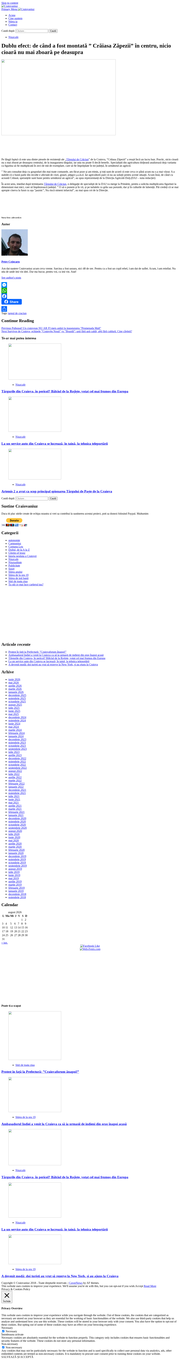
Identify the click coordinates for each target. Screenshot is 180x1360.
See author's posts (11, 277)
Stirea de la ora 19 (18, 575)
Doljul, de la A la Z (19, 549)
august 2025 (15, 704)
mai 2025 (13, 714)
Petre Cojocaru (10, 261)
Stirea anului (15, 571)
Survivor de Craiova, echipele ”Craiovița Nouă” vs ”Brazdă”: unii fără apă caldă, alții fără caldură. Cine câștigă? (66, 331)
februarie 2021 (16, 812)
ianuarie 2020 (16, 853)
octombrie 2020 (17, 824)
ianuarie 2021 (16, 815)
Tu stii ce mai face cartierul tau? (25, 584)
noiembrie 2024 (17, 720)
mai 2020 (13, 840)
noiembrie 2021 (17, 793)
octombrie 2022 (17, 764)
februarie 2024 (16, 733)
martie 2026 (15, 688)
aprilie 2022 (15, 777)
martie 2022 (15, 780)
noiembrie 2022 (17, 761)
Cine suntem (15, 18)
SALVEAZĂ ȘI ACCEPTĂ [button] (17, 1356)
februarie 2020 (16, 849)
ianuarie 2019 (16, 890)
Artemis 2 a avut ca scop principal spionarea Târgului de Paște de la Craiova (56, 491)
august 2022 (15, 770)
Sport (11, 568)
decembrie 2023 (17, 739)
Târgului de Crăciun (77, 159)
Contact (12, 24)
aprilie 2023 (15, 755)
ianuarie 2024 (16, 736)
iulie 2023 (14, 752)
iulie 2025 (14, 707)
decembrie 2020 (17, 818)
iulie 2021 (14, 796)
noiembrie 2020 (17, 821)
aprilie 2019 (15, 881)
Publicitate (14, 565)
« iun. (4, 942)
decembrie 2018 (17, 894)
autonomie (14, 540)
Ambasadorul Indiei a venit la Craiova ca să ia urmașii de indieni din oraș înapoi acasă (56, 655)
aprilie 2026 (15, 685)
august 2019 (15, 868)
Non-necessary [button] (9, 1343)
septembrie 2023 (17, 748)
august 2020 (15, 830)
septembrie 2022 (17, 767)
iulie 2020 (14, 834)
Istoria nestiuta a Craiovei (22, 556)
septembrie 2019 (17, 865)
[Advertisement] (90, 145)
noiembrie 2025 (17, 698)
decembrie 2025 (17, 695)
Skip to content (9, 2)
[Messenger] (90, 285)
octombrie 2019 (17, 862)
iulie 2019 (14, 872)
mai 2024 (13, 726)
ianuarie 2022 (16, 786)
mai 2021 (13, 802)
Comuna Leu (15, 546)
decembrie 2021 (17, 789)
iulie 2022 (14, 774)
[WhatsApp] (90, 290)
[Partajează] (90, 309)
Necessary (11, 1331)
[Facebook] (90, 296)
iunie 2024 (14, 723)
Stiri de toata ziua (18, 581)
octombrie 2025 (17, 701)
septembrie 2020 (17, 827)
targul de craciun (17, 313)
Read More (150, 1286)
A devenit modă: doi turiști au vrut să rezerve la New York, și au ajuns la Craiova (53, 664)
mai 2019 (13, 878)
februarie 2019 (16, 887)
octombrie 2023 (17, 745)
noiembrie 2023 (17, 742)
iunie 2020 (14, 837)
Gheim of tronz (16, 552)
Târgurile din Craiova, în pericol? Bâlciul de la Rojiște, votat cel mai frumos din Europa (64, 391)
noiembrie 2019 (17, 859)
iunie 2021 (14, 799)
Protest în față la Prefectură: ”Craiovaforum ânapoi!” (37, 651)
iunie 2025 (14, 710)
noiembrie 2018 (17, 897)
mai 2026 (13, 682)
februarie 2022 (16, 783)
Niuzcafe (13, 37)
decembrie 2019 (17, 856)
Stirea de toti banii (18, 578)
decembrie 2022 (17, 758)
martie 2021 (15, 808)
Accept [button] (139, 1286)
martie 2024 (15, 729)
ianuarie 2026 (16, 692)
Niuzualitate (15, 562)
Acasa (11, 15)
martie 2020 (15, 846)
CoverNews (75, 1282)
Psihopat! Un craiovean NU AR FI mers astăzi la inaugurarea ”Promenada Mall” (51, 328)
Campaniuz (14, 543)
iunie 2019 (14, 875)
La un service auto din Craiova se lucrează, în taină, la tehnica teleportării (54, 443)
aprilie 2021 (15, 805)
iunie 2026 (14, 679)
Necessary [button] (7, 1327)
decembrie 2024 (17, 717)
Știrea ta (12, 21)
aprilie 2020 (15, 843)
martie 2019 (15, 884)
